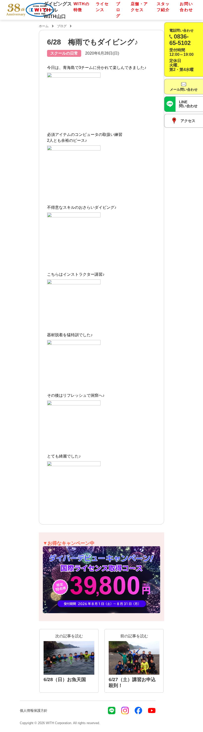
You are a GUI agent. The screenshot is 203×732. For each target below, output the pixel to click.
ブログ (118, 10)
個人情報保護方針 (34, 710)
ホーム (44, 26)
